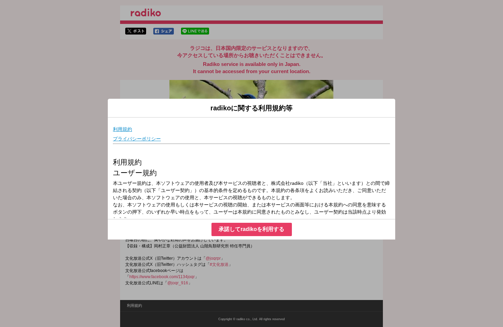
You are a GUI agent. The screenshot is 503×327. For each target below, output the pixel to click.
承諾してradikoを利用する (251, 229)
